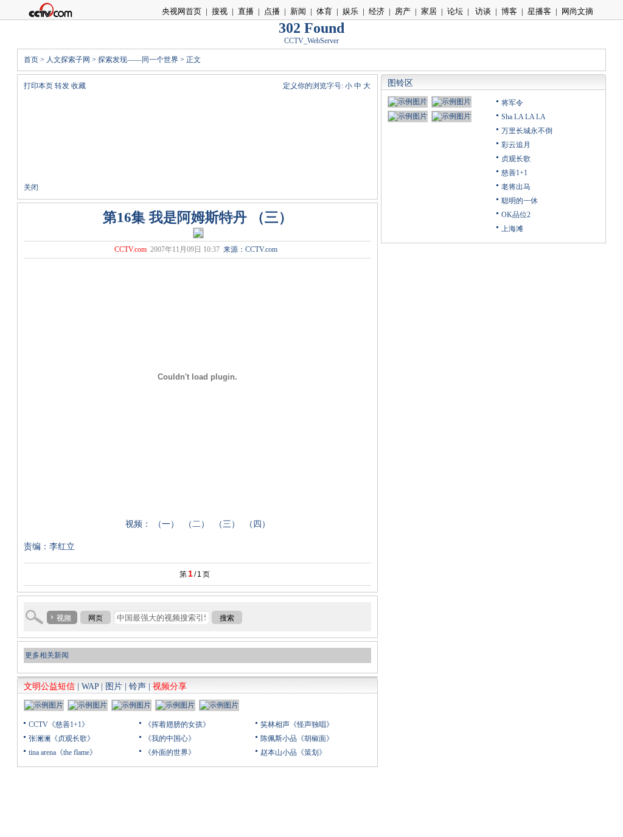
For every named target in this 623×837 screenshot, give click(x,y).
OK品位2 (516, 214)
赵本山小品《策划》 (293, 752)
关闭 (31, 187)
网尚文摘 (577, 11)
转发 (62, 86)
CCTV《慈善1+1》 (59, 724)
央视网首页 (181, 11)
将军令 (512, 103)
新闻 (298, 11)
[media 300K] (198, 232)
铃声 (137, 686)
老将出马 (516, 186)
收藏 (78, 86)
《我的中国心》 (169, 738)
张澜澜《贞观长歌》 (61, 738)
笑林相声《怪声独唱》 (296, 724)
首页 (31, 59)
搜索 (227, 618)
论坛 (455, 11)
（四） (257, 524)
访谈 (482, 11)
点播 (272, 11)
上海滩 (512, 228)
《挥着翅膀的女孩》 (177, 724)
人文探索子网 (68, 59)
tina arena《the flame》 (63, 752)
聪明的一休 (519, 200)
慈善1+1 (514, 172)
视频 (64, 618)
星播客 (539, 11)
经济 (377, 11)
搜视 (220, 11)
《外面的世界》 (169, 752)
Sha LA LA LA (523, 117)
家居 (429, 11)
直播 (246, 11)
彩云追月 (516, 145)
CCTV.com (130, 249)
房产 (403, 11)
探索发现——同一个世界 (138, 59)
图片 (113, 686)
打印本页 (38, 86)
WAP (90, 686)
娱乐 (350, 11)
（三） (228, 524)
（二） (196, 524)
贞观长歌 (516, 159)
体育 (324, 11)
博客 (509, 11)
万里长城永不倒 (526, 131)
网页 (95, 618)
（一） (166, 524)
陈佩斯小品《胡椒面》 (296, 738)
